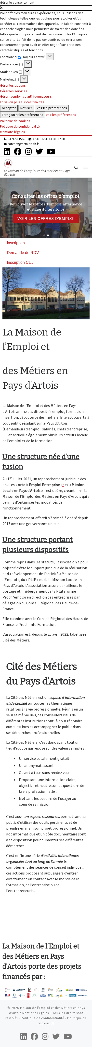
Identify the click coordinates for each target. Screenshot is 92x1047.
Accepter (9, 108)
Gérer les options (13, 85)
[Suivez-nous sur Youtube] (51, 151)
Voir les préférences (52, 108)
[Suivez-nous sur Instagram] (28, 151)
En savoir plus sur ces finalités (22, 102)
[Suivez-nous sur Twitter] (39, 151)
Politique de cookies (15, 121)
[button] (46, 8)
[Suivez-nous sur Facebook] (17, 151)
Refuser (26, 108)
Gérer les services (13, 91)
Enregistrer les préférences (22, 114)
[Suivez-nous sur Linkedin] (7, 151)
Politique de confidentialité (20, 126)
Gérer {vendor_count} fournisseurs (26, 96)
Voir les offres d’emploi (46, 218)
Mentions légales (12, 132)
